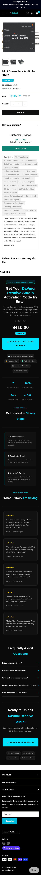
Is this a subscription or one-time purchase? (20, 685)
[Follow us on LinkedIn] (8, 843)
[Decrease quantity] (12, 103)
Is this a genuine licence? (20, 663)
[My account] (32, 13)
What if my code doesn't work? (20, 693)
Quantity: (5, 104)
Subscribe (10, 821)
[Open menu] (3, 13)
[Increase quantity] (25, 103)
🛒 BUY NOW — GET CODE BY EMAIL (20, 344)
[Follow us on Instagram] (3, 843)
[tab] (8, 157)
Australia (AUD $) (9, 832)
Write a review (20, 148)
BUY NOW (21, 112)
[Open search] (28, 13)
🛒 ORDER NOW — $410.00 (20, 742)
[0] (36, 13)
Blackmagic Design (10, 85)
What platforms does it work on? (20, 678)
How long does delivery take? (20, 670)
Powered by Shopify (8, 870)
